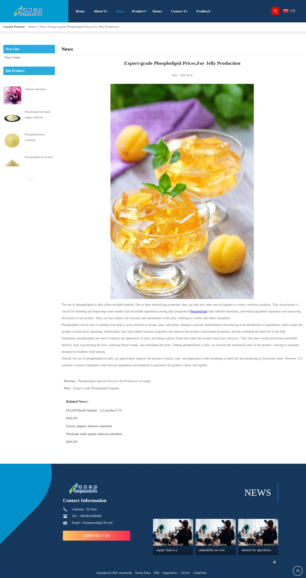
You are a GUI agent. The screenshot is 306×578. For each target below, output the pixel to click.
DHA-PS (72, 418)
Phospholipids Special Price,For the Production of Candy (114, 381)
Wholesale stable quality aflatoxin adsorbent (94, 434)
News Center (12, 57)
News (42, 26)
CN (292, 11)
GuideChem (200, 572)
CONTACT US (96, 535)
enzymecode (125, 572)
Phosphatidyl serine (35, 89)
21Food (185, 572)
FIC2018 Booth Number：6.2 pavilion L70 (93, 410)
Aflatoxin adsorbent (35, 134)
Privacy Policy (143, 572)
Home (32, 26)
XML (157, 572)
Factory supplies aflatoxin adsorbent (89, 426)
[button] (29, 79)
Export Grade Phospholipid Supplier (96, 388)
